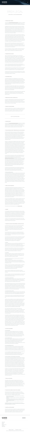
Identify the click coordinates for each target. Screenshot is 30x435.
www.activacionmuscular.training (12, 430)
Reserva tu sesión (11, 429)
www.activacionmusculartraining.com (13, 22)
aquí (23, 430)
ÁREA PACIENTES (3, 426)
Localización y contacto (18, 429)
